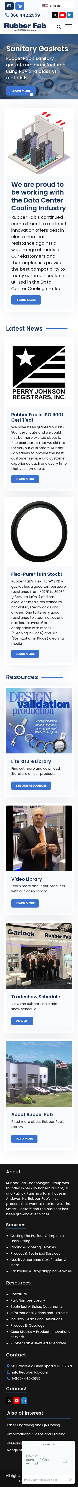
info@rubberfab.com (30, 1372)
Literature (18, 1294)
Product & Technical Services (35, 1253)
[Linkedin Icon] (70, 15)
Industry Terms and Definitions (36, 1319)
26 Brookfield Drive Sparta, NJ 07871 (41, 1366)
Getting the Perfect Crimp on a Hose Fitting (37, 1238)
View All (23, 1021)
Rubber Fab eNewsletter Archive (38, 1343)
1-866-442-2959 (26, 1378)
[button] (31, 94)
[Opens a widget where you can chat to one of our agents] (48, 1462)
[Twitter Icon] (55, 15)
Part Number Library (27, 1300)
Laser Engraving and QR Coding (33, 1425)
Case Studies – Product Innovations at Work (40, 1334)
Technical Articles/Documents (36, 1306)
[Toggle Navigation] (69, 27)
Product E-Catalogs (27, 1325)
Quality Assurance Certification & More (38, 1262)
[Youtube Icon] (62, 15)
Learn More (21, 91)
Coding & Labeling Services (33, 1247)
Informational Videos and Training (39, 1312)
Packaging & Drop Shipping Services (41, 1271)
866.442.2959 (24, 15)
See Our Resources (31, 785)
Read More (25, 1139)
